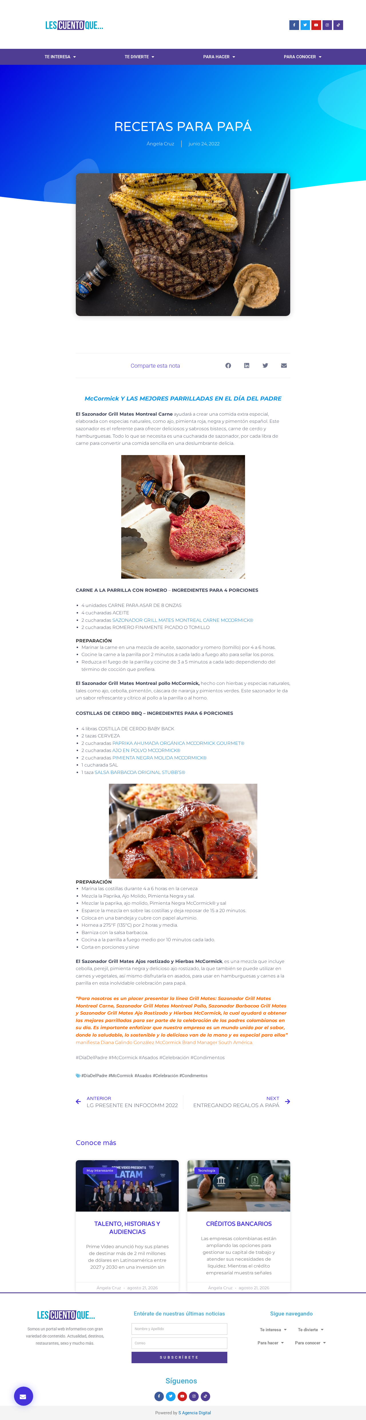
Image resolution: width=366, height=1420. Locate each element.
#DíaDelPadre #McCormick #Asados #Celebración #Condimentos (144, 1075)
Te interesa (57, 56)
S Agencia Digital (194, 1412)
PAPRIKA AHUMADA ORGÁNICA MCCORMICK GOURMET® (178, 743)
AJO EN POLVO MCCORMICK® (146, 750)
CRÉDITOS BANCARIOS (239, 1224)
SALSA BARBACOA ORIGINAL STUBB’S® (140, 772)
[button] (23, 1396)
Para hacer (216, 56)
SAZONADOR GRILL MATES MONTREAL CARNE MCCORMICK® (182, 620)
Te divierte (137, 56)
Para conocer (300, 56)
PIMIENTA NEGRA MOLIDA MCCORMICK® (159, 758)
